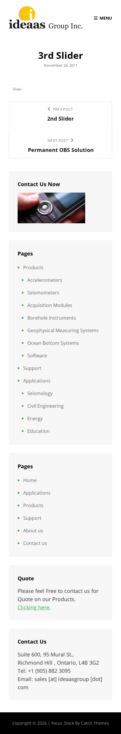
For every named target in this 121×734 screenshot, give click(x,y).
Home (30, 480)
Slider (17, 89)
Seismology (40, 393)
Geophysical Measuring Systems (63, 330)
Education (38, 431)
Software (37, 355)
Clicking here (33, 607)
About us (33, 530)
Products (33, 267)
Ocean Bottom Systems (53, 343)
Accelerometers (44, 280)
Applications (37, 381)
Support (32, 368)
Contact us (35, 543)
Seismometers (43, 292)
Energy (35, 418)
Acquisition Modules (49, 305)
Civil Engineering (45, 406)
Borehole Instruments (51, 318)
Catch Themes (95, 723)
